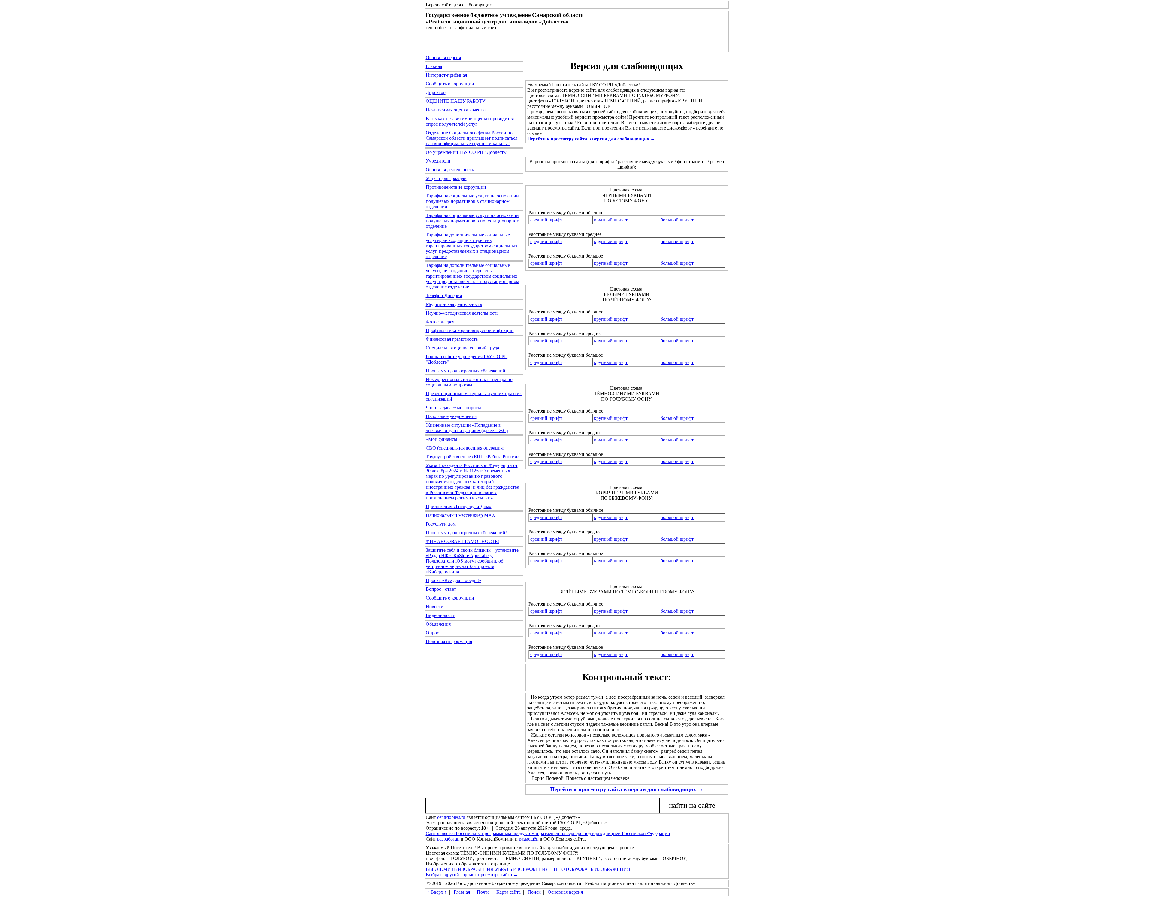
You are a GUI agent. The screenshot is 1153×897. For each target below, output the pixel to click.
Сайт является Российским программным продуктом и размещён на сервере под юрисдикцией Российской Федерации (548, 833)
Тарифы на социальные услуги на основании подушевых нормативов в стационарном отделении (472, 201)
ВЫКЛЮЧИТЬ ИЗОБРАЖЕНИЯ (460, 869)
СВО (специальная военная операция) (465, 447)
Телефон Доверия (444, 295)
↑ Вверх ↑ (437, 892)
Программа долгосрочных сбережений (465, 370)
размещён (529, 838)
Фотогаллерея (440, 321)
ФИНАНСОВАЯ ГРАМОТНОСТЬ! (462, 541)
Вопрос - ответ (441, 589)
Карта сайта (508, 892)
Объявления (438, 624)
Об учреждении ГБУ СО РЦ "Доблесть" (467, 152)
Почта (482, 892)
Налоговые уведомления (451, 416)
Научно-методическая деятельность (462, 313)
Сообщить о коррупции (450, 83)
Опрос (432, 632)
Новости (434, 606)
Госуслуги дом (441, 523)
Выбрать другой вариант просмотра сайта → (472, 874)
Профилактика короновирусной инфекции (470, 330)
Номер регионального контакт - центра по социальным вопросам (469, 382)
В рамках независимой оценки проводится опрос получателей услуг (470, 121)
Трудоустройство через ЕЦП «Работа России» (473, 456)
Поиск (533, 892)
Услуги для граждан (446, 178)
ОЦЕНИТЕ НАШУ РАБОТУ (455, 101)
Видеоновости (440, 615)
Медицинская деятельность (454, 304)
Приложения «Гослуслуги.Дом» (459, 506)
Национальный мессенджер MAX (460, 515)
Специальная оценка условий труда (462, 347)
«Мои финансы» (443, 439)
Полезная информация (449, 641)
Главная (434, 66)
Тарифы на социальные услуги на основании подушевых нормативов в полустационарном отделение (472, 221)
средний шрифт (546, 219)
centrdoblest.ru (451, 817)
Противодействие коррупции (456, 187)
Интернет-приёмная (446, 75)
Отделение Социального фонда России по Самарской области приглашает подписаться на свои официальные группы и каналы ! (471, 138)
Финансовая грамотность (452, 339)
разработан (448, 838)
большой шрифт (677, 219)
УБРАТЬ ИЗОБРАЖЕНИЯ (521, 869)
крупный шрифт (611, 219)
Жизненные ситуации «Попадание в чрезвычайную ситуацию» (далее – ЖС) (467, 428)
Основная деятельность (450, 169)
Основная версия (443, 57)
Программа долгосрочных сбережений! (466, 532)
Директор (436, 92)
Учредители (438, 160)
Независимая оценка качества (456, 109)
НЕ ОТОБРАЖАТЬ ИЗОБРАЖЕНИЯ (591, 869)
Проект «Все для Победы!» (453, 580)
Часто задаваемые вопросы (453, 407)
